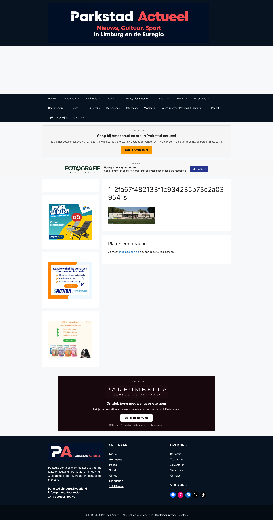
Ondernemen (55, 107)
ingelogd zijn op (129, 251)
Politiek (111, 98)
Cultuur (180, 98)
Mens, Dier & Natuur (137, 98)
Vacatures (176, 470)
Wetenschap (113, 107)
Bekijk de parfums (136, 417)
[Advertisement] (136, 70)
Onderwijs (94, 107)
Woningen (149, 107)
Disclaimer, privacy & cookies (171, 515)
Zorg (75, 107)
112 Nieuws (116, 486)
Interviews (132, 107)
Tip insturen (177, 459)
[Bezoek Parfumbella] (136, 391)
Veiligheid (91, 98)
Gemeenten (69, 98)
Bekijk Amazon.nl (136, 149)
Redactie (216, 107)
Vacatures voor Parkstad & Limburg (181, 107)
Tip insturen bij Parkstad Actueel (66, 117)
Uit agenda (200, 98)
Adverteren (177, 464)
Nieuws (52, 98)
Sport (162, 98)
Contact (175, 475)
